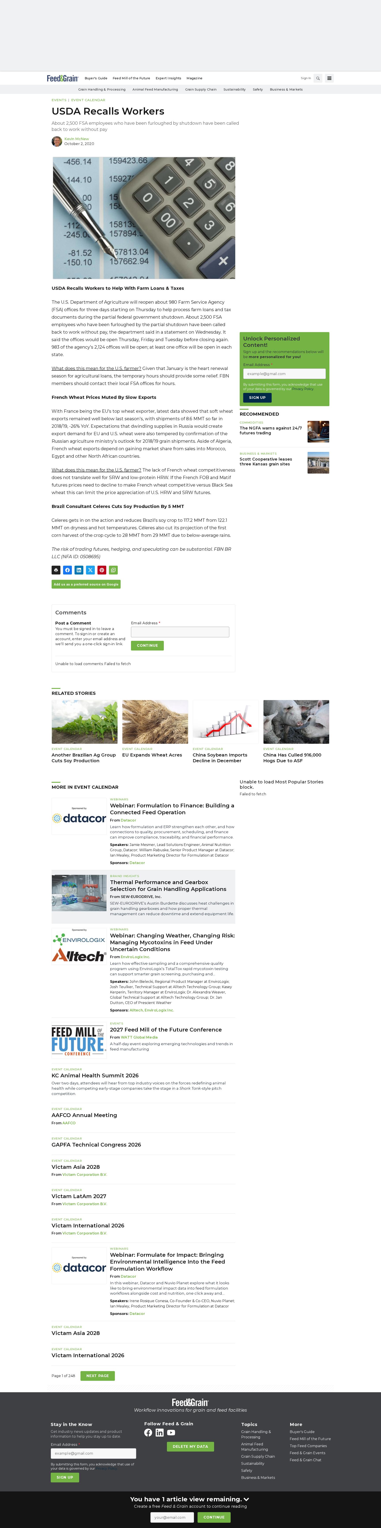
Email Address (145, 623)
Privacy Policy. (303, 389)
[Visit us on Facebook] (148, 1433)
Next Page (97, 1376)
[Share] (67, 570)
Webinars (119, 799)
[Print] (56, 570)
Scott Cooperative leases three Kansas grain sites (266, 462)
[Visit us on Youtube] (171, 1433)
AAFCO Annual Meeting (84, 1115)
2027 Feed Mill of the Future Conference (166, 1029)
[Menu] (329, 78)
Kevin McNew (76, 139)
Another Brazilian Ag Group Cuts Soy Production (84, 758)
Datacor (128, 820)
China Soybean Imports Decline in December (220, 758)
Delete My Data (190, 1446)
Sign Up (257, 398)
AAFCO (69, 1123)
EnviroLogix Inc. (135, 957)
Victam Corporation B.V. (84, 1175)
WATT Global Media (139, 1037)
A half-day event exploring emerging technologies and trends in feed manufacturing (171, 1046)
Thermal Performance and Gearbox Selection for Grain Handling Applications (168, 885)
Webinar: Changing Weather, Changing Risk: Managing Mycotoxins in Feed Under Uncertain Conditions (172, 942)
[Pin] (101, 570)
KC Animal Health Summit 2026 (95, 1075)
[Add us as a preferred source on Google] (113, 570)
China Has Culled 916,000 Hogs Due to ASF (292, 758)
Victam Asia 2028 (76, 1167)
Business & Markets (258, 453)
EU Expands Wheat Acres (152, 755)
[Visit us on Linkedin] (160, 1433)
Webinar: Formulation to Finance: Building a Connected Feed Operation (172, 809)
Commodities (251, 422)
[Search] (318, 78)
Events (59, 100)
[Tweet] (90, 570)
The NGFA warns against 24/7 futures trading (271, 430)
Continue (214, 1517)
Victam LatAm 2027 (79, 1196)
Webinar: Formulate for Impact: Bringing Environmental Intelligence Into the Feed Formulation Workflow (167, 1262)
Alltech (136, 1010)
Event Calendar (88, 100)
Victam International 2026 (88, 1225)
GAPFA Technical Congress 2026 (96, 1144)
